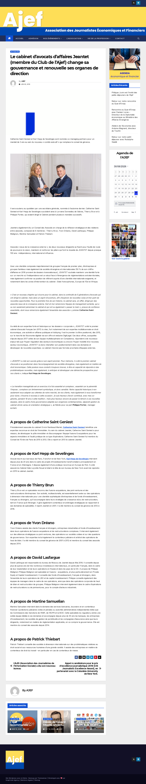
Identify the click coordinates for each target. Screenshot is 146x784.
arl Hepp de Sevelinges (78, 459)
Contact (120, 38)
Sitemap (37, 780)
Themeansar (42, 778)
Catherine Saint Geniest (74, 427)
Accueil (20, 38)
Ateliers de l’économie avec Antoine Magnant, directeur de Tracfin (124, 128)
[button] (138, 38)
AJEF (23, 81)
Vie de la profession (98, 38)
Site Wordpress (11, 778)
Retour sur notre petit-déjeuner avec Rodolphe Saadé (122, 139)
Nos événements (52, 38)
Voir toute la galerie (121, 259)
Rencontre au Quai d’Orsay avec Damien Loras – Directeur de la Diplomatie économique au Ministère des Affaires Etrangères (125, 115)
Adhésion (33, 38)
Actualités (15, 51)
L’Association (74, 38)
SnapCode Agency (12, 780)
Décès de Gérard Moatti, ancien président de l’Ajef (55, 724)
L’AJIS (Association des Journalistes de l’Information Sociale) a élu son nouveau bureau (34, 666)
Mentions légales (27, 780)
